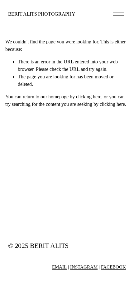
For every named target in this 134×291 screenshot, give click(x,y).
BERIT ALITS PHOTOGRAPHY (41, 14)
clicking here (88, 96)
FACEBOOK (113, 266)
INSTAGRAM (84, 266)
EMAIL (59, 266)
